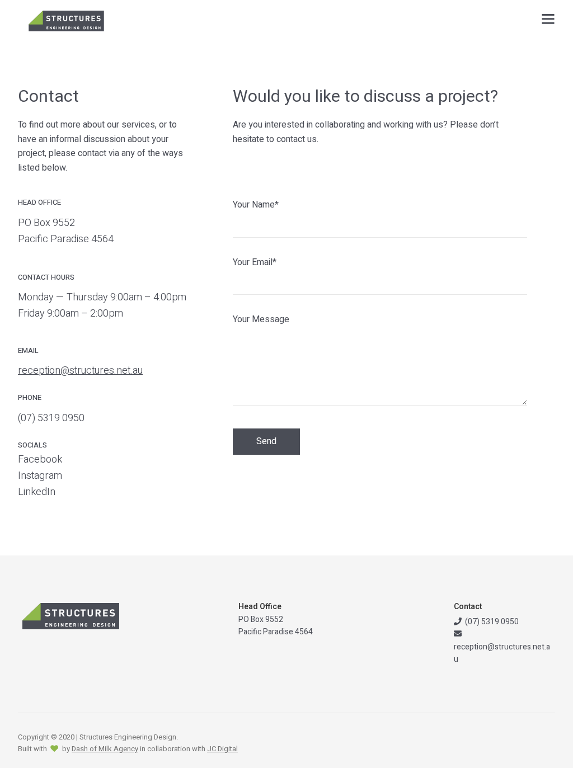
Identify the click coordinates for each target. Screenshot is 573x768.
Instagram (40, 475)
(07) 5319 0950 (51, 418)
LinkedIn (36, 492)
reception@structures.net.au (80, 370)
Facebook (40, 459)
